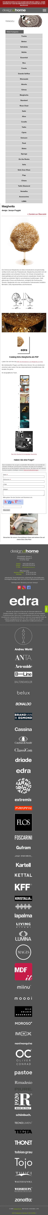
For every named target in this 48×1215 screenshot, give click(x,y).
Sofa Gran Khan (24, 170)
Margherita (24, 95)
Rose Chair (24, 106)
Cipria (24, 132)
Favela (24, 68)
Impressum (18, 1213)
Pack (24, 143)
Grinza (24, 90)
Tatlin (24, 127)
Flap (24, 175)
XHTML (33, 1213)
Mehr (46, 609)
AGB (13, 1213)
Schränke (24, 47)
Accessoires (24, 197)
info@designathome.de (28, 567)
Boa (24, 63)
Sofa (24, 164)
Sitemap (24, 1213)
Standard (24, 100)
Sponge (24, 154)
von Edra (40, 361)
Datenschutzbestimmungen (31, 470)
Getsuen (24, 138)
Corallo (24, 122)
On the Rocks (24, 159)
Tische (24, 36)
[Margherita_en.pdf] (24, 345)
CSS (29, 1213)
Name (5, 474)
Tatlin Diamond (24, 186)
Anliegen (5, 489)
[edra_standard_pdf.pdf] (24, 441)
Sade (24, 111)
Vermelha (24, 191)
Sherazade (24, 79)
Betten (24, 41)
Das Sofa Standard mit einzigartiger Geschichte (24, 454)
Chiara (24, 181)
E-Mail (5, 484)
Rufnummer (7, 479)
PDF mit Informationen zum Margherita (27, 361)
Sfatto (24, 148)
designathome (17, 1208)
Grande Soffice (24, 74)
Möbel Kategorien (12, 32)
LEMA (24, 201)
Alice (24, 116)
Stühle (24, 52)
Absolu (24, 84)
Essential (24, 57)
